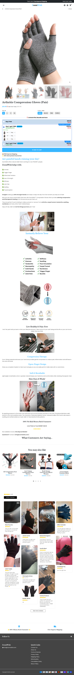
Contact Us (34, 647)
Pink (51, 113)
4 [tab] (40, 481)
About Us (33, 650)
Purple (57, 113)
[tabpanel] (10, 465)
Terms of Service (36, 652)
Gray (40, 113)
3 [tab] (38, 481)
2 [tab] (35, 481)
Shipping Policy (35, 657)
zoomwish (12, 672)
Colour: (41, 110)
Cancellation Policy (36, 661)
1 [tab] (33, 481)
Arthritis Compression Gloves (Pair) (13, 9)
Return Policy (34, 664)
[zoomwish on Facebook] (71, 636)
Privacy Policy (35, 654)
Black (46, 113)
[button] (37, 122)
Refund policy (35, 659)
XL (14, 113)
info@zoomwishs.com (9, 647)
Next (70, 49)
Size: (4, 110)
